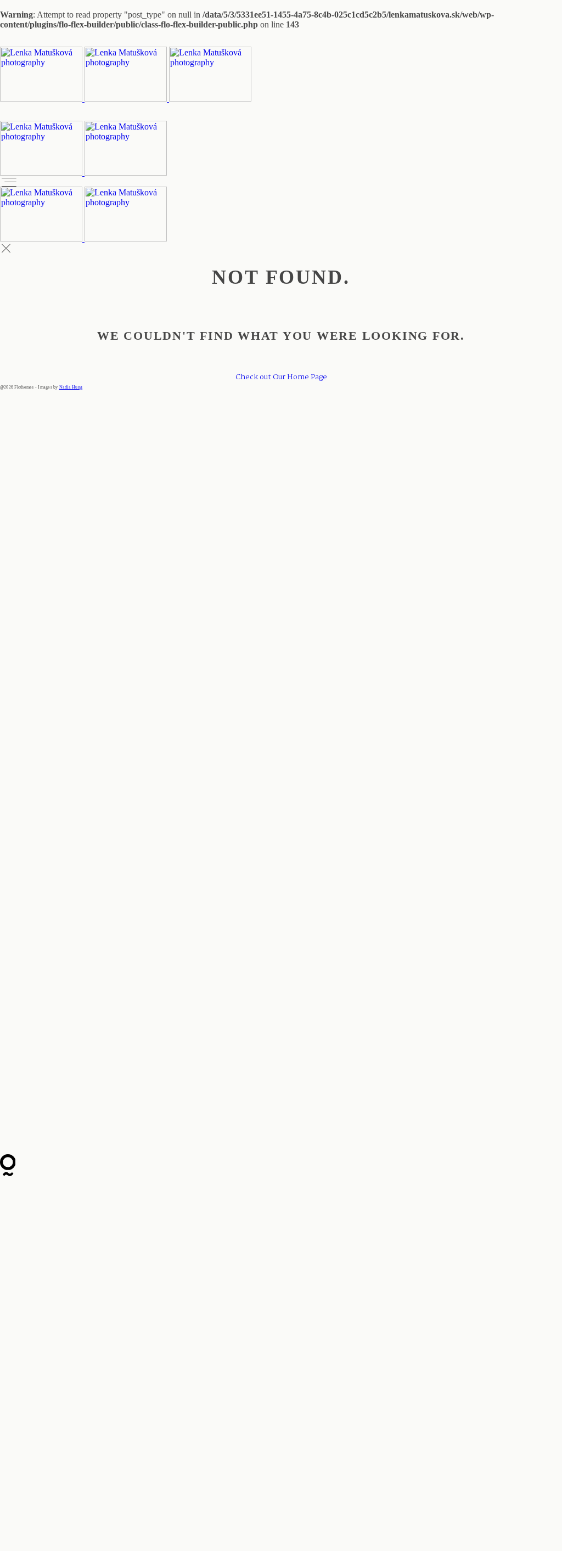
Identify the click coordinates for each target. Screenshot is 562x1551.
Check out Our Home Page (281, 377)
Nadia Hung (70, 387)
